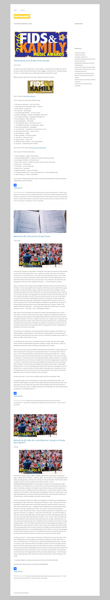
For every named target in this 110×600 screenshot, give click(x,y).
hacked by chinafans (80, 52)
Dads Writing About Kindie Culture (35, 192)
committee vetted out (29, 96)
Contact (22, 10)
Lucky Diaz (29, 196)
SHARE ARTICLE (18, 188)
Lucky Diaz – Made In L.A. (81, 57)
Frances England (46, 194)
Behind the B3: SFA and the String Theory (32, 236)
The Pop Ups (21, 200)
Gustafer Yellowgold (56, 194)
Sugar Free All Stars (60, 198)
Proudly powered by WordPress (21, 592)
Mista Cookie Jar (50, 196)
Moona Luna (57, 196)
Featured (46, 192)
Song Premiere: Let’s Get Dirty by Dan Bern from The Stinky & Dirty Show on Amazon (84, 75)
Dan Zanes (22, 194)
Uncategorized (53, 192)
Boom (29, 402)
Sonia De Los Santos (49, 198)
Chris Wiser (16, 404)
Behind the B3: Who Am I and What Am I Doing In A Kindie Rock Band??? (39, 441)
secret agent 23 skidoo (38, 198)
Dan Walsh (40, 200)
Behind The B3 (30, 400)
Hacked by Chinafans (80, 55)
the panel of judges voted (38, 147)
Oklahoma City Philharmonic (38, 402)
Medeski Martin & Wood (39, 196)
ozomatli (21, 198)
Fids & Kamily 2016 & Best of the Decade (31, 60)
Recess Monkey (28, 198)
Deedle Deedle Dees (37, 194)
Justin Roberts (22, 196)
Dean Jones (28, 194)
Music (58, 400)
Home (15, 10)
